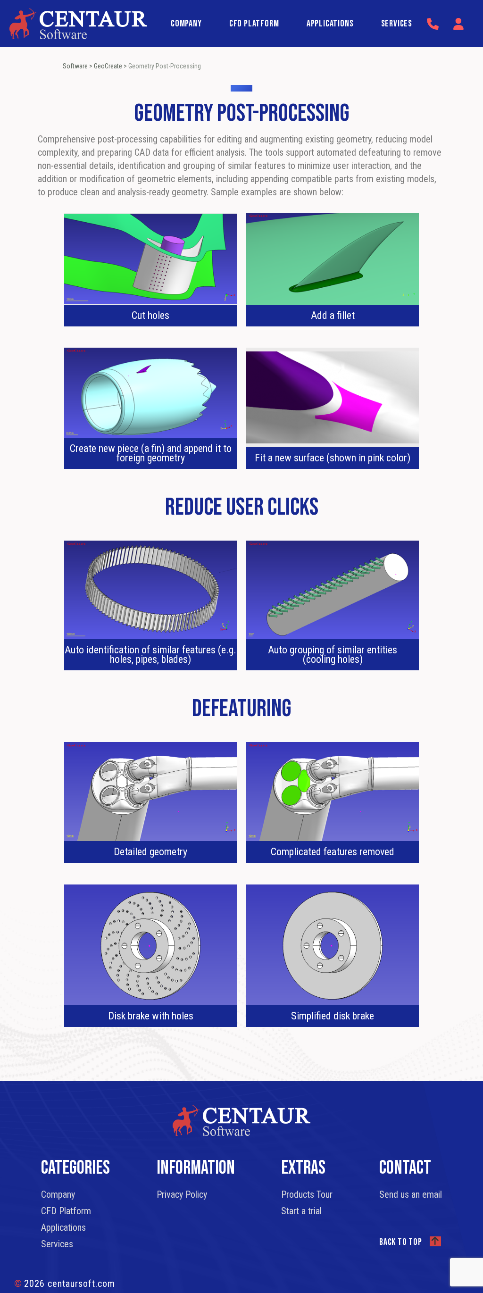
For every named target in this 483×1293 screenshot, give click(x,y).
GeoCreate (108, 66)
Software (75, 66)
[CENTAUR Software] (78, 22)
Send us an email (410, 1194)
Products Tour (307, 1194)
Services (396, 23)
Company (186, 23)
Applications (330, 23)
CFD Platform (254, 23)
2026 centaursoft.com (64, 1283)
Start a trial (301, 1211)
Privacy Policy (182, 1194)
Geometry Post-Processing (164, 66)
